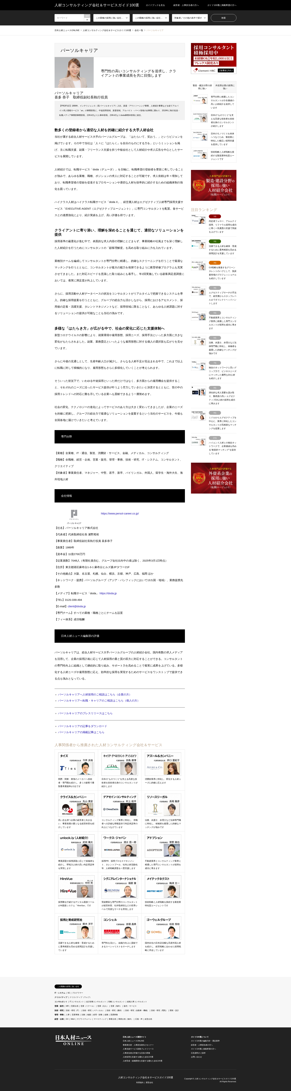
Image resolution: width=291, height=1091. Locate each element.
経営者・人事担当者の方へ (186, 5)
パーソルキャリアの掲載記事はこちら (81, 732)
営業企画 (74, 1006)
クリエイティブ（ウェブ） (80, 997)
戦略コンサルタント (116, 1002)
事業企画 (112, 1019)
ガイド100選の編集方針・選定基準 (205, 1041)
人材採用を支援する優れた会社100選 (138, 1057)
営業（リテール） (88, 1006)
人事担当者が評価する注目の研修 (136, 1053)
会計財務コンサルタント (96, 1002)
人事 (68, 1015)
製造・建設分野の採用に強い (202, 87)
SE (68, 993)
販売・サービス (130, 1006)
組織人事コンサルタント (137, 1002)
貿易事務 (114, 1015)
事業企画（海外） (125, 1019)
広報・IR (138, 1019)
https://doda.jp (108, 593)
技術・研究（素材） (115, 1010)
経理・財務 (97, 1015)
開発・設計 (174, 1010)
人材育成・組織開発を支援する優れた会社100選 (142, 1061)
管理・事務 (59, 1015)
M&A (73, 1019)
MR (67, 1006)
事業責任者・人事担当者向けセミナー (138, 1045)
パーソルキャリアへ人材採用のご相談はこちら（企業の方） (95, 694)
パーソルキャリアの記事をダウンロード (82, 726)
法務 (83, 1015)
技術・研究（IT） (73, 1010)
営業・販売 (59, 1006)
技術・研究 (59, 1010)
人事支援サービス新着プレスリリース (138, 1049)
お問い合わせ (196, 1057)
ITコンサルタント (77, 1002)
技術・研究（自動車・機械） (137, 1010)
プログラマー (77, 993)
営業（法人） (102, 1006)
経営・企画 (59, 1019)
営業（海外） (116, 1006)
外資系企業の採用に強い (225, 87)
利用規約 (140, 1082)
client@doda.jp (77, 606)
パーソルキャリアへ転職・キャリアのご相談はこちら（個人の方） (99, 700)
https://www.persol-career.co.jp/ (120, 513)
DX (67, 1019)
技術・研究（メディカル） (93, 1010)
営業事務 (75, 1015)
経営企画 (148, 1019)
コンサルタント (61, 1002)
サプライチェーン (84, 1019)
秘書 (89, 1015)
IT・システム (60, 993)
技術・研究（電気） (159, 1010)
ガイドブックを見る (155, 5)
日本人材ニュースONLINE (133, 1041)
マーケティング (100, 1019)
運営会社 (149, 1082)
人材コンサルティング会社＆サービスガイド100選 (145, 1077)
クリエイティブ (61, 997)
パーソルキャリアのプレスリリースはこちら (85, 713)
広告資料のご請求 (198, 1053)
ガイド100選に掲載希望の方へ (221, 5)
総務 (106, 1015)
